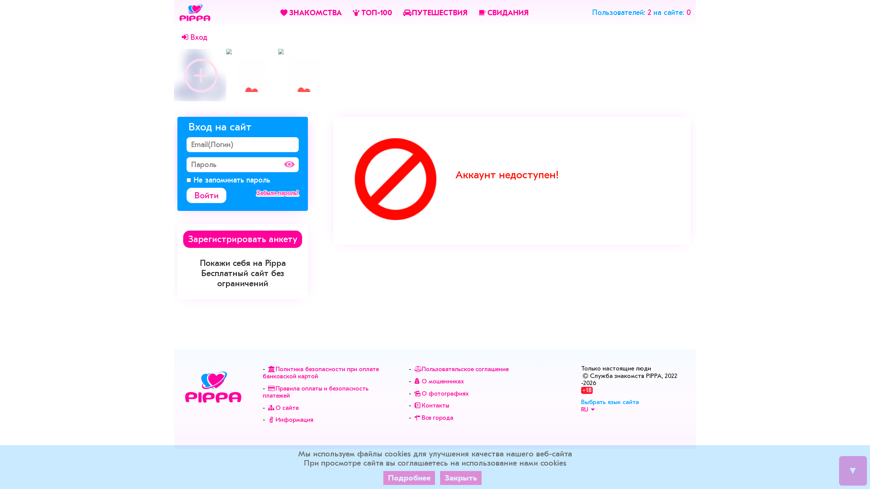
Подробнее (409, 478)
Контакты (435, 405)
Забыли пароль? (278, 192)
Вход (198, 37)
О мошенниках (443, 381)
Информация (294, 419)
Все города (437, 417)
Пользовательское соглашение (465, 369)
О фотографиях (445, 393)
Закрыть (461, 478)
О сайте (287, 408)
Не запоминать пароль (230, 180)
